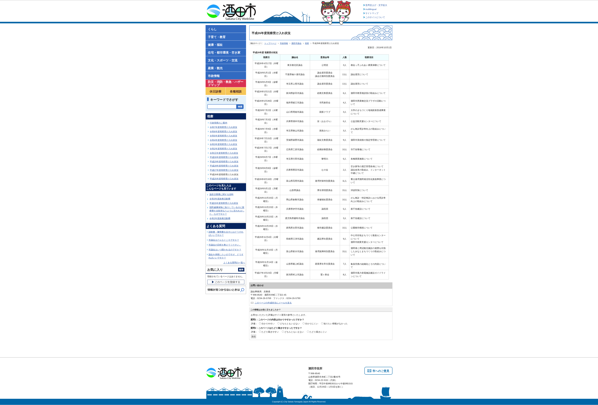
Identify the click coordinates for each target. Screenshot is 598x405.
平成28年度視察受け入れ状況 (224, 166)
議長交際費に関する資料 (221, 194)
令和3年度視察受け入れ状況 (223, 144)
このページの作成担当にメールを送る (273, 302)
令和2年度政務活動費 (219, 218)
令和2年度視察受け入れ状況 (223, 148)
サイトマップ (371, 13)
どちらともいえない (290, 323)
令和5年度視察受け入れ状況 (223, 135)
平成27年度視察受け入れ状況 (224, 170)
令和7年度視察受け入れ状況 (223, 127)
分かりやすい (268, 323)
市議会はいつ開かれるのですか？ (225, 249)
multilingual (370, 9)
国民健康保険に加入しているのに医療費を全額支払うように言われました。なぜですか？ (226, 210)
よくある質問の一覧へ (234, 262)
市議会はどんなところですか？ (224, 240)
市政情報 (284, 43)
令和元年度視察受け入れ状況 (224, 153)
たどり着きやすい (270, 332)
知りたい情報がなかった (336, 323)
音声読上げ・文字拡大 (376, 5)
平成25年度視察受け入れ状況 (224, 178)
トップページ (270, 43)
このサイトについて (375, 17)
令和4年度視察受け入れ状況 (223, 140)
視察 (307, 43)
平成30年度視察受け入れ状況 (224, 157)
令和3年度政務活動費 (219, 199)
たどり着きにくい (318, 332)
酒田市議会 (296, 43)
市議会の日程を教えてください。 (225, 245)
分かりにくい (311, 323)
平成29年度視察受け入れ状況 (224, 161)
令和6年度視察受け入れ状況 (223, 131)
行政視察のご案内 (218, 123)
